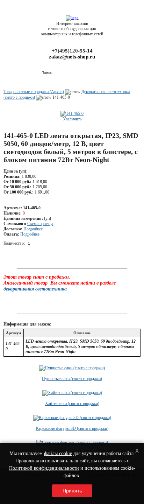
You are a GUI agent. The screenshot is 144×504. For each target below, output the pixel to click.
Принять (72, 490)
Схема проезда (40, 223)
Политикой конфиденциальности (44, 468)
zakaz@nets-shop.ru (72, 56)
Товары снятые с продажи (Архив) (33, 91)
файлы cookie (58, 453)
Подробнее (33, 228)
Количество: (14, 243)
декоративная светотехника (35, 289)
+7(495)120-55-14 (72, 51)
